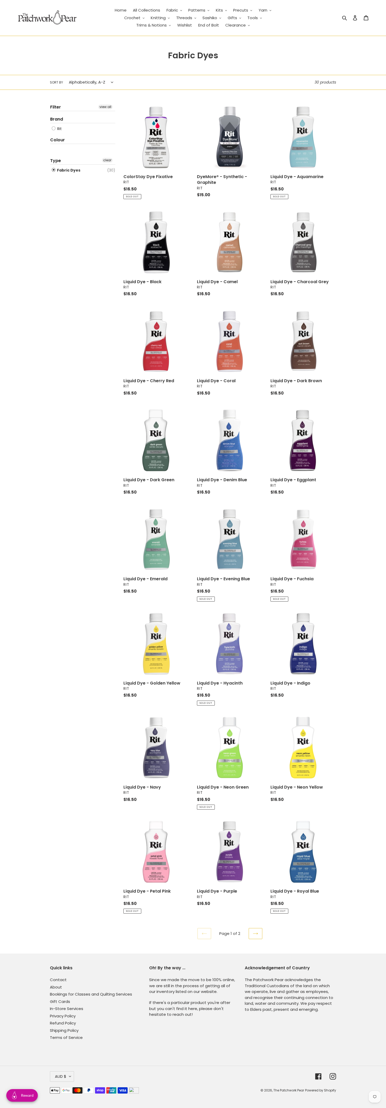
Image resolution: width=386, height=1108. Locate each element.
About (56, 987)
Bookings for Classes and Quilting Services (91, 994)
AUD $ (60, 1076)
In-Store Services (66, 1008)
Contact (58, 979)
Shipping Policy (64, 1030)
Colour (57, 140)
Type (55, 161)
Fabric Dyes (68, 170)
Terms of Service (66, 1037)
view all (105, 107)
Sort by (56, 82)
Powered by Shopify (320, 1090)
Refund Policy (63, 1023)
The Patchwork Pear (288, 1090)
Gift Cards (60, 1001)
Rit (59, 128)
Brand (56, 119)
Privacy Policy (63, 1016)
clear (107, 160)
